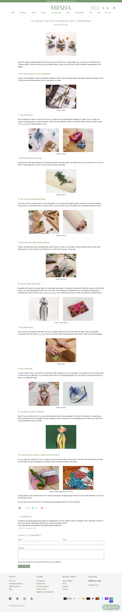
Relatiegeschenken (15, 584)
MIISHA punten (14, 586)
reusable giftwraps (49, 293)
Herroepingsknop (43, 586)
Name (20, 539)
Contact (65, 589)
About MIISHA (67, 581)
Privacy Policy (42, 589)
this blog (24, 124)
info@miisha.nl (93, 585)
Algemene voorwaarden (45, 592)
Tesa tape (41, 334)
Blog (10, 589)
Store (64, 584)
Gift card (12, 581)
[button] (95, 8)
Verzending (41, 581)
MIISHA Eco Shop (19, 605)
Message (21, 548)
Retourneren (41, 584)
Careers (65, 586)
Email (64, 539)
